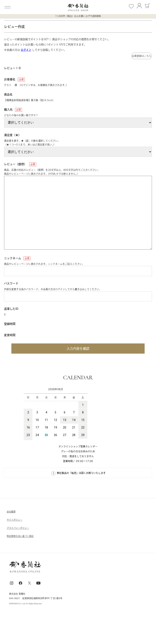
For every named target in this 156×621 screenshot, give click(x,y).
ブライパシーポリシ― (18, 528)
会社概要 (11, 511)
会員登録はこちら (141, 56)
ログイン (26, 50)
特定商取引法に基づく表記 (20, 536)
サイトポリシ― (14, 520)
